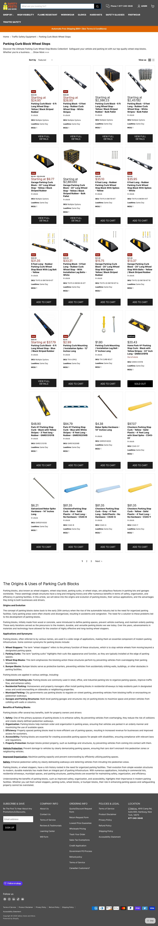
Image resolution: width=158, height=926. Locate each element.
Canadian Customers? (79, 868)
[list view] (153, 60)
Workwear (67, 15)
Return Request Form (79, 817)
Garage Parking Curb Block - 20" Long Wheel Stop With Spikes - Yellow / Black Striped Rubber (107, 269)
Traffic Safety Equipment (24, 37)
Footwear (134, 15)
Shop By (8, 15)
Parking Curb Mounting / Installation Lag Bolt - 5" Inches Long (107, 348)
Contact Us (45, 814)
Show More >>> (41, 52)
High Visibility (25, 15)
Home (6, 37)
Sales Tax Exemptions (79, 840)
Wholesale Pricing (77, 829)
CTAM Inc (132, 808)
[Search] (97, 6)
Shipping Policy (106, 831)
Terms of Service (48, 820)
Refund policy (75, 857)
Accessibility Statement (110, 837)
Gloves (82, 15)
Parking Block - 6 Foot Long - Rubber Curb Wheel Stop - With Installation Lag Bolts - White (75, 269)
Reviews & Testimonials (50, 825)
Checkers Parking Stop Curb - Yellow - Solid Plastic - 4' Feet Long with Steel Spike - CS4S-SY (140, 432)
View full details (44, 137)
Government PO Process (80, 851)
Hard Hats (96, 15)
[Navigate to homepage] (10, 6)
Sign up (9, 827)
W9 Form (44, 837)
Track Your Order (77, 834)
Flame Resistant (47, 15)
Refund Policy (105, 825)
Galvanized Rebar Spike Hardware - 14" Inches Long (43, 511)
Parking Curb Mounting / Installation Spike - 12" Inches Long (75, 348)
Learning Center (47, 831)
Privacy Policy (105, 820)
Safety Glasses (115, 15)
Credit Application (77, 845)
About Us (44, 808)
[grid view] (149, 60)
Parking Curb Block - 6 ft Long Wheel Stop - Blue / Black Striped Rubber (44, 348)
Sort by (32, 60)
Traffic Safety (12, 22)
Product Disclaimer (107, 814)
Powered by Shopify (11, 918)
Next (98, 561)
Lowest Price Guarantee (80, 823)
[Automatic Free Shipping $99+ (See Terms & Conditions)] (79, 28)
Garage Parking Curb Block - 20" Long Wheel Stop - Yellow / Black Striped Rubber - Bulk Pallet (75, 190)
